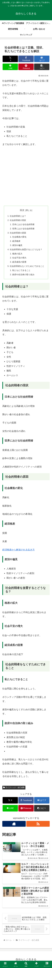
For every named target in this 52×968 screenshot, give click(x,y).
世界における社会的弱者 (23, 228)
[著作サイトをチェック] (14, 824)
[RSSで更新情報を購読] (38, 824)
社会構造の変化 (19, 237)
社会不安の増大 (19, 258)
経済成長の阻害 (19, 262)
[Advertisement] (26, 177)
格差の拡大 (17, 253)
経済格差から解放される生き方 (18, 549)
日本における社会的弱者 (23, 224)
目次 (22, 210)
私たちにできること (21, 270)
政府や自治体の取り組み (23, 274)
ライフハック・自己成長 (15, 787)
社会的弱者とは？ (18, 216)
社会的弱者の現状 (18, 220)
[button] (42, 67)
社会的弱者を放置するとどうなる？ (26, 249)
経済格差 (16, 241)
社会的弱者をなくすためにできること (27, 266)
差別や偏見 (17, 245)
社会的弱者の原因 (18, 233)
